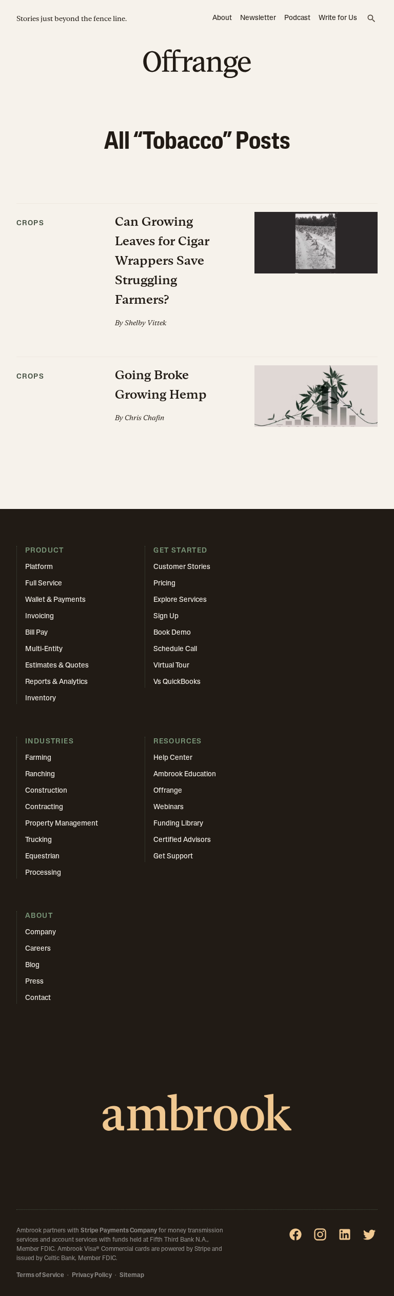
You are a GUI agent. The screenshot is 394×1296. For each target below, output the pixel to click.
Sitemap (132, 1275)
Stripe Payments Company (119, 1231)
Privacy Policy (92, 1275)
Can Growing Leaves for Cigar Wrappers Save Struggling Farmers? (162, 260)
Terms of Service (40, 1275)
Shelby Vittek (145, 323)
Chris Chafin (144, 418)
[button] (197, 280)
